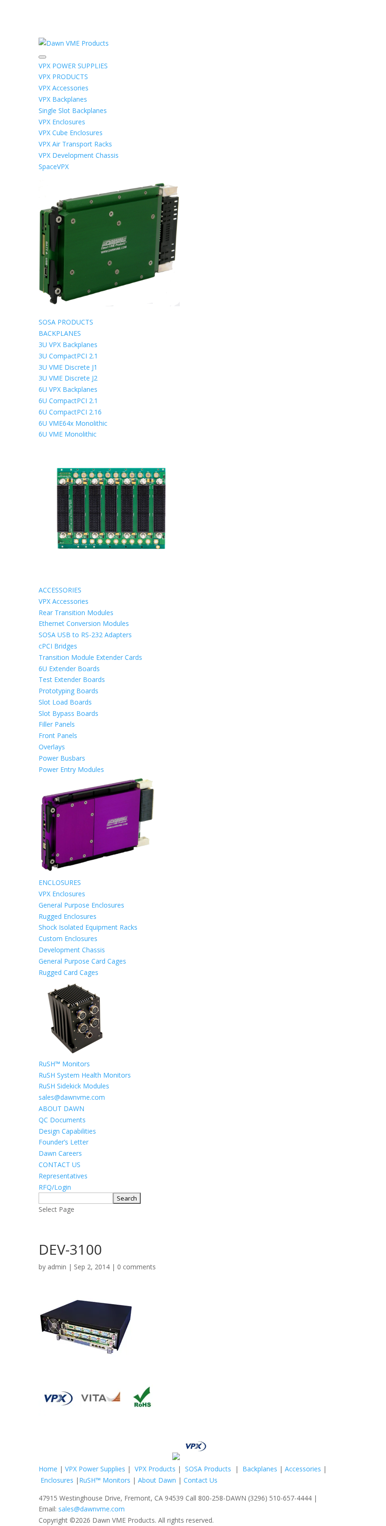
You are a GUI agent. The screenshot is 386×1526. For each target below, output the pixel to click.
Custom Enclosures (68, 938)
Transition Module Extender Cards (90, 657)
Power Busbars (62, 758)
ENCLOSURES (60, 882)
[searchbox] (76, 1198)
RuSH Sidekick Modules (74, 1085)
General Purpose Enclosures (81, 905)
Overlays (52, 746)
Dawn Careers (60, 1153)
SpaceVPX (54, 166)
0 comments (136, 1266)
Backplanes (259, 1468)
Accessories (303, 1468)
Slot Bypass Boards (68, 713)
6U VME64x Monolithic (73, 423)
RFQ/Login (55, 1187)
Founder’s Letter (63, 1141)
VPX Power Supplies (95, 1468)
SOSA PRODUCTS (66, 321)
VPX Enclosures (62, 121)
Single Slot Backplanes (73, 110)
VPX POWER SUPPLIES (73, 65)
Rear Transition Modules (76, 612)
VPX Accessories (63, 87)
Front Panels (58, 735)
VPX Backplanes (63, 99)
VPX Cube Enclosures (71, 132)
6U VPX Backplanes (68, 389)
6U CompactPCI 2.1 (68, 400)
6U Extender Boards (69, 668)
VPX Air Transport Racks (75, 143)
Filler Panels (57, 724)
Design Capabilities (67, 1131)
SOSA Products (208, 1468)
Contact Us (200, 1480)
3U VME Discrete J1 (68, 367)
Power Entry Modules (71, 769)
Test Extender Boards (72, 679)
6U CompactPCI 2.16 (70, 411)
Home (48, 1468)
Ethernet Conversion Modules (84, 623)
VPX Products (155, 1468)
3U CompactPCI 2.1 (68, 355)
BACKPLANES (60, 333)
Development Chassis (72, 949)
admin (57, 1266)
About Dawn (157, 1480)
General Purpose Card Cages (82, 961)
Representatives (63, 1175)
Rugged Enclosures (67, 916)
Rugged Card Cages (68, 972)
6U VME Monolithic (67, 434)
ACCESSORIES (60, 589)
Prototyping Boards (68, 690)
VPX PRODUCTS (63, 76)
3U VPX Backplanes (68, 344)
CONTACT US (59, 1164)
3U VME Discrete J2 (68, 377)
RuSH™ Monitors (64, 1063)
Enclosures (56, 1480)
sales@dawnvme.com (72, 1097)
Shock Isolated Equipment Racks (88, 927)
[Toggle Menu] (42, 57)
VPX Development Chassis (79, 155)
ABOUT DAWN (61, 1108)
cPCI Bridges (58, 645)
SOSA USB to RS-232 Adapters (85, 634)
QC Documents (62, 1119)
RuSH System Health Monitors (85, 1075)
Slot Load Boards (65, 702)
